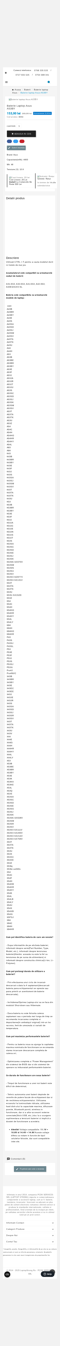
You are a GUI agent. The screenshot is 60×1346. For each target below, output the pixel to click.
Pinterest (21, 141)
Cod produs (11, 203)
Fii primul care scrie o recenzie (31, 1169)
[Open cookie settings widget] (7, 1274)
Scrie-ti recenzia (18, 148)
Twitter (15, 141)
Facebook (9, 141)
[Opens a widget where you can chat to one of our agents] (48, 1274)
